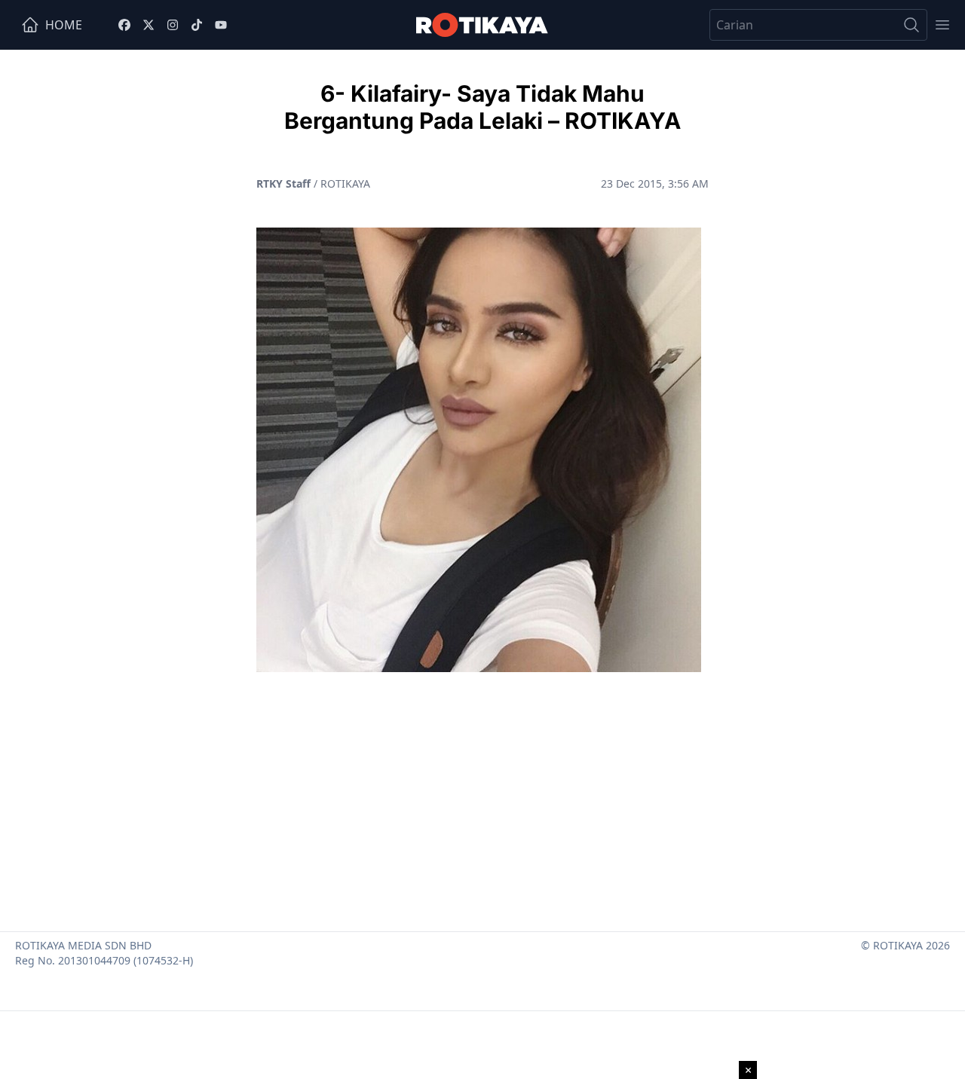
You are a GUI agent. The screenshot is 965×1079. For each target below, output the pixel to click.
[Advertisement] (482, 795)
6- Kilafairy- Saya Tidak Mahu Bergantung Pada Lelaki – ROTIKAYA (482, 107)
